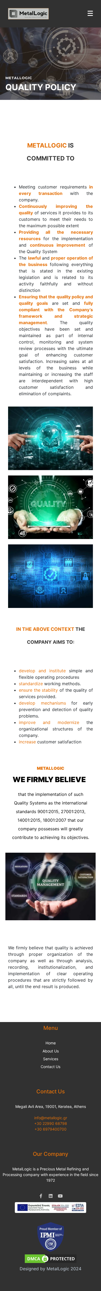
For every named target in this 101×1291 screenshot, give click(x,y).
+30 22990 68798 (50, 1123)
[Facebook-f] (41, 1196)
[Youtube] (60, 1196)
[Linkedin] (50, 1196)
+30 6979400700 (50, 1129)
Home (51, 1043)
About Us (51, 1051)
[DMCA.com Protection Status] (51, 1258)
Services (50, 1058)
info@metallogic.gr (50, 1117)
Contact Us (50, 1066)
